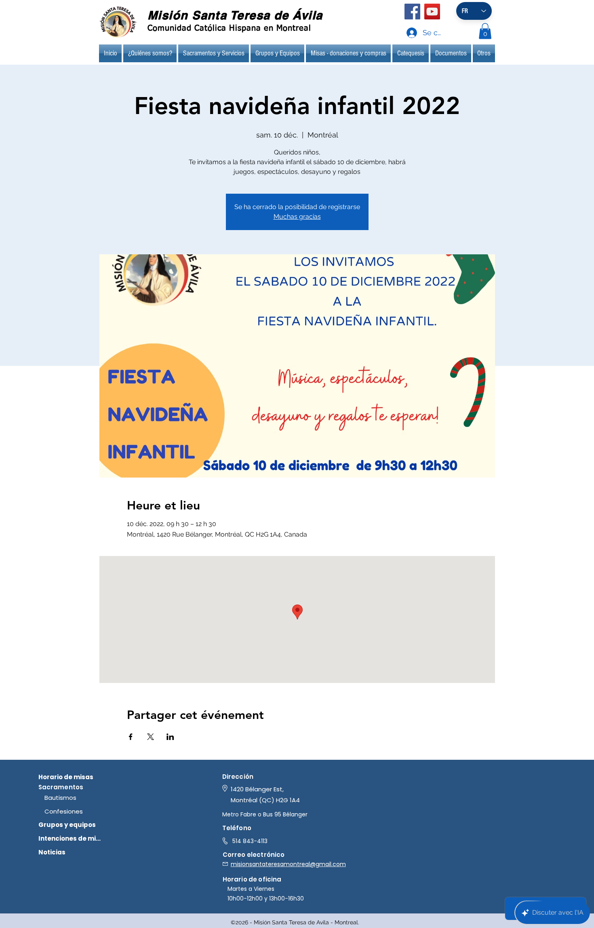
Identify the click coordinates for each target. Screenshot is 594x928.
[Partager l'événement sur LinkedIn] (170, 737)
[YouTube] (432, 11)
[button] (485, 31)
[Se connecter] (404, 33)
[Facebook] (412, 11)
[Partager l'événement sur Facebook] (131, 737)
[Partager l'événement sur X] (150, 737)
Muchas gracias (297, 216)
